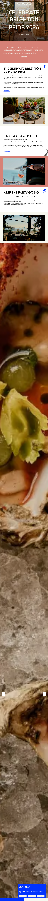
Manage (40, 896)
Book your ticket (7, 151)
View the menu (7, 90)
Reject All (32, 896)
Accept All (23, 896)
